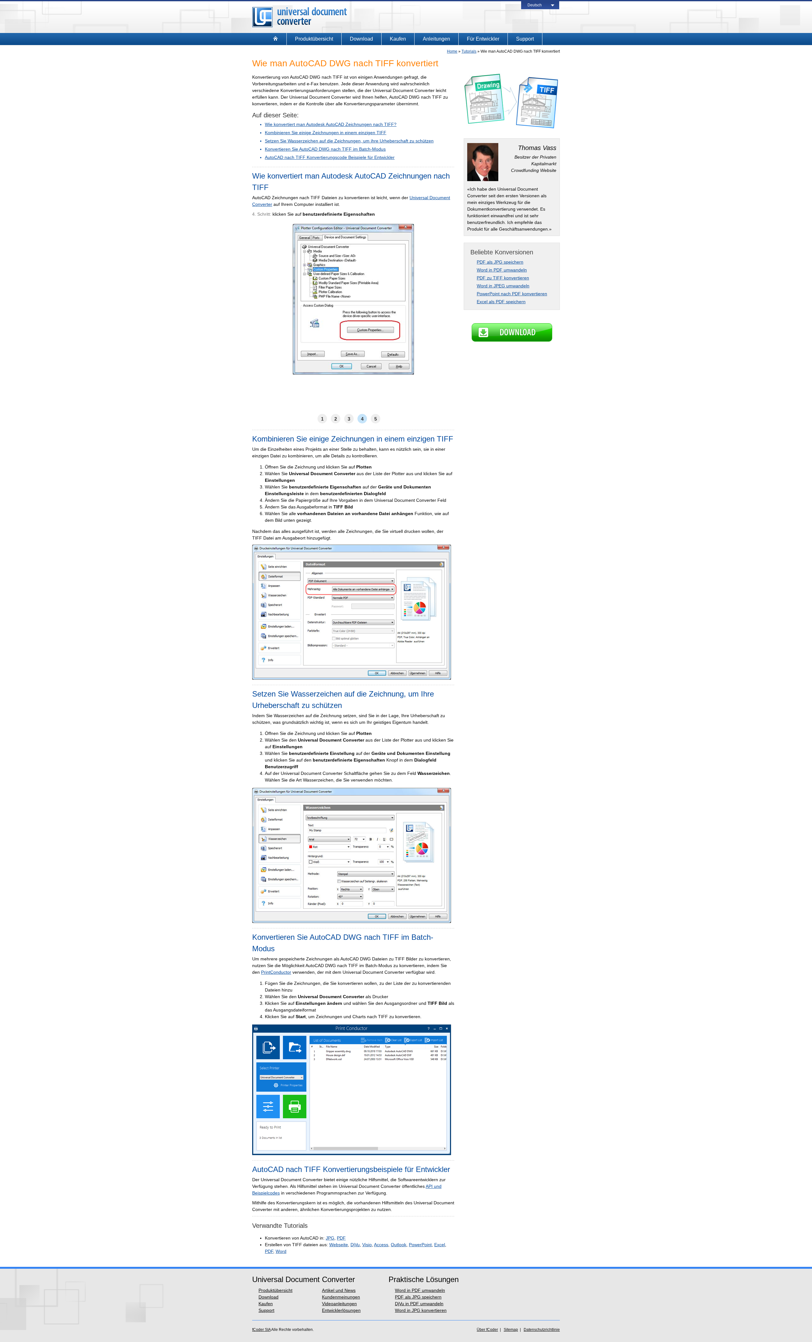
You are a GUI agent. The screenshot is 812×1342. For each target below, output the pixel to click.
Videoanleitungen (339, 1303)
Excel (439, 1244)
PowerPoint (420, 1244)
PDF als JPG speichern (500, 262)
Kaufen (398, 39)
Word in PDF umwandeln (502, 269)
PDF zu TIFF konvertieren (503, 277)
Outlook (398, 1244)
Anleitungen (436, 39)
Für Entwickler (483, 39)
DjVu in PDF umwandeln (419, 1303)
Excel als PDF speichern (501, 301)
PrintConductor (276, 972)
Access (381, 1244)
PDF (341, 1238)
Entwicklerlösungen (341, 1310)
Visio (367, 1244)
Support (525, 39)
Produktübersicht (314, 39)
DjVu (355, 1244)
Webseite (338, 1244)
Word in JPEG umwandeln (503, 285)
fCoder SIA (261, 1329)
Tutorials (469, 51)
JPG (330, 1238)
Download (361, 39)
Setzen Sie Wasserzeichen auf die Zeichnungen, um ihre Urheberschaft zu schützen (349, 140)
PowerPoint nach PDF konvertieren (512, 293)
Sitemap (511, 1329)
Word (281, 1251)
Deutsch (534, 5)
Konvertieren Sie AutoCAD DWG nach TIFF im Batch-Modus (325, 149)
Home (452, 51)
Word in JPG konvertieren (421, 1310)
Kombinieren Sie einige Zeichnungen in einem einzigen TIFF (325, 132)
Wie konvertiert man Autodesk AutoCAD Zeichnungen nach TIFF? (330, 124)
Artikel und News (339, 1290)
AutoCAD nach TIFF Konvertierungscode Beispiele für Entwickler (330, 157)
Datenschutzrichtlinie (542, 1329)
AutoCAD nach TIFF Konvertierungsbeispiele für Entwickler (351, 1169)
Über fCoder (487, 1329)
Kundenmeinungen (341, 1296)
